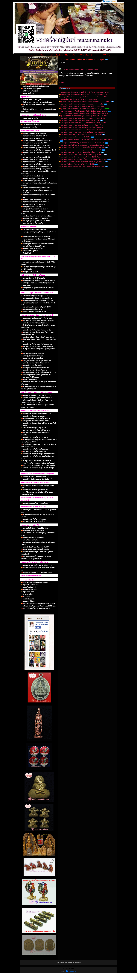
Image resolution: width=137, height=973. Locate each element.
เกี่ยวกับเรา (59, 55)
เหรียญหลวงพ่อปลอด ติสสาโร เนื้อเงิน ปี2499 (76, 137)
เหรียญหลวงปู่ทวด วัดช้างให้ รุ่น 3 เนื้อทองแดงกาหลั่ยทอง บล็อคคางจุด (84, 159)
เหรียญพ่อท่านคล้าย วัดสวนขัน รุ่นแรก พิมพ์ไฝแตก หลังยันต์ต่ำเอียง (83, 132)
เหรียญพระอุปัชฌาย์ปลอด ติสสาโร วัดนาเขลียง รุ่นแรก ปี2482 (81, 134)
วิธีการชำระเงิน (70, 55)
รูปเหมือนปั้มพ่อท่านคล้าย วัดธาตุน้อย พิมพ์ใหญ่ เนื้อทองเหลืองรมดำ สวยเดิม (85, 113)
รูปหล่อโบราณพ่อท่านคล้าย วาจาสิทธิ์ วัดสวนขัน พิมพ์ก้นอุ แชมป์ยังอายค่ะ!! (86, 101)
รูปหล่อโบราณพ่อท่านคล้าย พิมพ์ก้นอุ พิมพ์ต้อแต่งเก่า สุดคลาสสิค (82, 104)
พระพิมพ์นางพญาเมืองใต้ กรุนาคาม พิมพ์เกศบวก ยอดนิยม (79, 99)
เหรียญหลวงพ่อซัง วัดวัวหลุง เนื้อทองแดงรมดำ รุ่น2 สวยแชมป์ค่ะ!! (82, 143)
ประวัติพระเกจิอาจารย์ (84, 55)
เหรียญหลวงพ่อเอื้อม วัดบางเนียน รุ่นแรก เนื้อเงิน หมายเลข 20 (81, 150)
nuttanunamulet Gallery (102, 55)
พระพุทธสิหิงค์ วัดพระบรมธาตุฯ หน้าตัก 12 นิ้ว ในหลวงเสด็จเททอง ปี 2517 (85, 92)
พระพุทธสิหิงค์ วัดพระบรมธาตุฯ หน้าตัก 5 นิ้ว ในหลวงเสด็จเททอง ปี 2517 (84, 97)
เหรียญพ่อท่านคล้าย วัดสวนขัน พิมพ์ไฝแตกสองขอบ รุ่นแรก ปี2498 (82, 125)
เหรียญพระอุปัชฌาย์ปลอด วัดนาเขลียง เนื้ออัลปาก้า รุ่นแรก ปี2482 (82, 166)
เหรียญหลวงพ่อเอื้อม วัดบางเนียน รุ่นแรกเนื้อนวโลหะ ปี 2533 (80, 152)
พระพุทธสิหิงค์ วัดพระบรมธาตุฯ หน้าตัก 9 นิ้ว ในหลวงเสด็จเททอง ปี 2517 (84, 94)
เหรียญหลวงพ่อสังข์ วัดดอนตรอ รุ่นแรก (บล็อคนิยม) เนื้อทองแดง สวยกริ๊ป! (85, 145)
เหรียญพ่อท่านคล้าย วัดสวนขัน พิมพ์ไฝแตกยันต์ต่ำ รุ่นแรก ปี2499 (82, 127)
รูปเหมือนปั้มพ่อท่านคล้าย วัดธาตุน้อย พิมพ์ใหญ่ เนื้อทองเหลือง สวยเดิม (84, 116)
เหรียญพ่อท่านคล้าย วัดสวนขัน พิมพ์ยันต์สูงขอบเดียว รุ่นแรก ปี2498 (83, 118)
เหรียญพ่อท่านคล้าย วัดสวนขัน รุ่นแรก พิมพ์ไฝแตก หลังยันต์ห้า (81, 130)
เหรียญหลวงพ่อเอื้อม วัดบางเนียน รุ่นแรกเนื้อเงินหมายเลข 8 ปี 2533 (83, 147)
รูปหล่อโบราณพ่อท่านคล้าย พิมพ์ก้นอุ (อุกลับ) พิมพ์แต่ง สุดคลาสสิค (82, 106)
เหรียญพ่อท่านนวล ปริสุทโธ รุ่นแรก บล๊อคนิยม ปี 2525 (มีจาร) (81, 157)
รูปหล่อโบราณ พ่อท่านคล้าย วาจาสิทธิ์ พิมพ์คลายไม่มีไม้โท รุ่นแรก (82, 109)
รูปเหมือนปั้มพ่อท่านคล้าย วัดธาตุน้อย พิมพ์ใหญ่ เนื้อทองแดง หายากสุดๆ (84, 111)
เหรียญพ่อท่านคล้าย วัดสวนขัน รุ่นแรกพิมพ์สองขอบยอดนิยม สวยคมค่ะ (84, 123)
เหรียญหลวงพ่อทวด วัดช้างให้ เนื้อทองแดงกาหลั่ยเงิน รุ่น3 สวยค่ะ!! (82, 162)
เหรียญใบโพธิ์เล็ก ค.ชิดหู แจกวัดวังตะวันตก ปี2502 (77, 164)
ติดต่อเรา (51, 55)
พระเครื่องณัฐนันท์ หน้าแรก (36, 55)
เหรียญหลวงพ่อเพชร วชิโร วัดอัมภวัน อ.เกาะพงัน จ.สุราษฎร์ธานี (82, 154)
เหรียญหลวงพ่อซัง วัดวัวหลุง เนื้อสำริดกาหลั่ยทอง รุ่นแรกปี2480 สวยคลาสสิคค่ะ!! (87, 139)
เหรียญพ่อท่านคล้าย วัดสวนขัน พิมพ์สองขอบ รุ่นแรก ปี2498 (80, 120)
